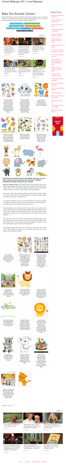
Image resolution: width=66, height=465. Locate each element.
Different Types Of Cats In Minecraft (57, 96)
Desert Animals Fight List (56, 101)
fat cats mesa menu (25, 28)
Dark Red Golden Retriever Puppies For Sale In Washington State (57, 62)
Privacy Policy (35, 462)
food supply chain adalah (16, 23)
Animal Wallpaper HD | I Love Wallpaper (22, 1)
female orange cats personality (32, 26)
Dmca (20, 462)
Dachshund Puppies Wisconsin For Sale (56, 35)
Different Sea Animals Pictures (56, 110)
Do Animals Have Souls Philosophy (57, 79)
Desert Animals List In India (57, 25)
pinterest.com (10, 405)
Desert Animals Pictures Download (57, 84)
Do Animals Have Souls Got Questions (57, 106)
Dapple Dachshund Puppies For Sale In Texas (56, 40)
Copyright (44, 462)
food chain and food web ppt (16, 26)
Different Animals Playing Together (57, 89)
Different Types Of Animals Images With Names (56, 69)
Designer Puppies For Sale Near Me (57, 20)
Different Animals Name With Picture (57, 16)
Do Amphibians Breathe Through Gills (57, 30)
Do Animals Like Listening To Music (56, 74)
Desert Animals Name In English (57, 46)
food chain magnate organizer (31, 23)
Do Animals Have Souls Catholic (57, 55)
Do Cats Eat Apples (56, 93)
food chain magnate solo (13, 28)
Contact (27, 462)
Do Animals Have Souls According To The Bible (57, 50)
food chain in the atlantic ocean (25, 30)
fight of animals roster (37, 28)
